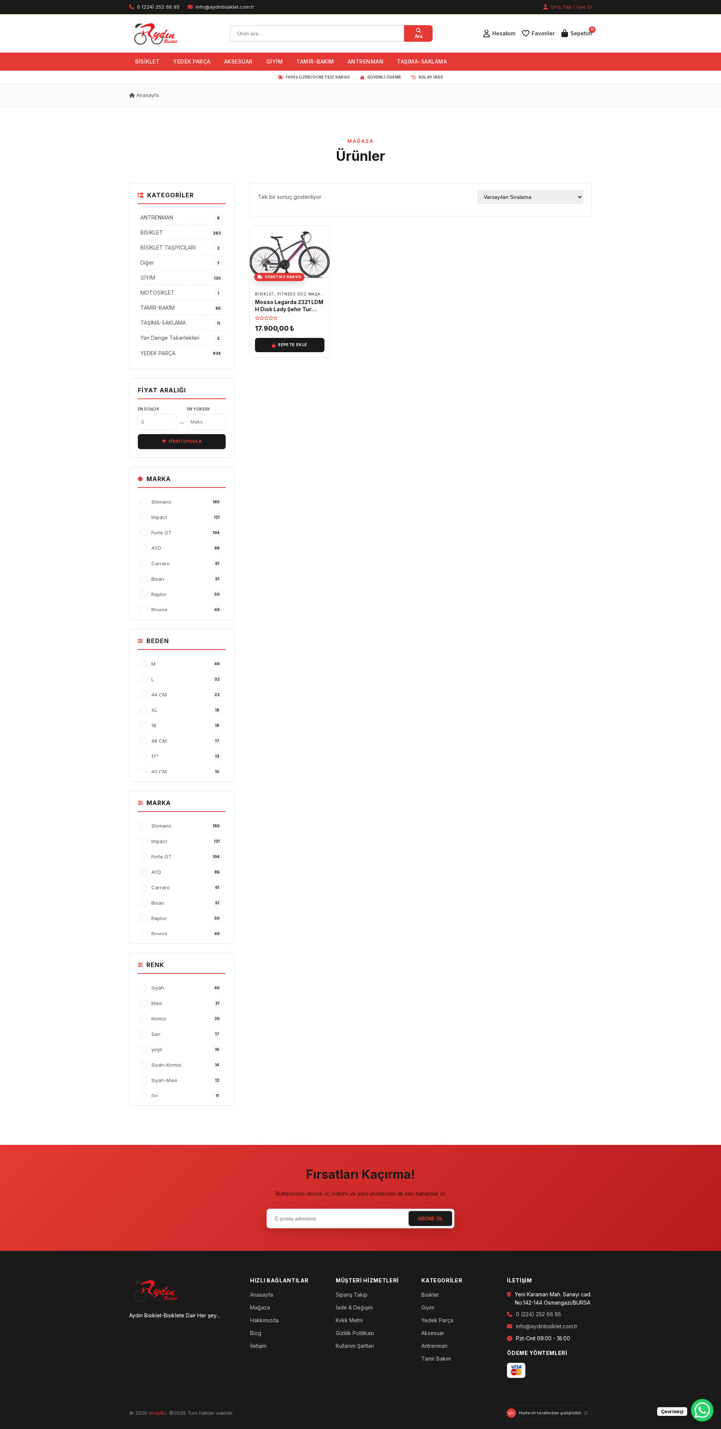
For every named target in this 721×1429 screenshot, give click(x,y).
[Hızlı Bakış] (322, 255)
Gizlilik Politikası (355, 1333)
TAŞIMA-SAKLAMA (422, 61)
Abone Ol (430, 1219)
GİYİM (274, 61)
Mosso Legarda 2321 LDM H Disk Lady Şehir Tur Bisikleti (289, 309)
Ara (418, 36)
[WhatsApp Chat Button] (702, 1410)
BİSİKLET (147, 61)
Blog (255, 1333)
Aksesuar (432, 1333)
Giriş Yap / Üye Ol (570, 7)
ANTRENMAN (366, 61)
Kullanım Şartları (355, 1346)
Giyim (427, 1307)
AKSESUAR (238, 61)
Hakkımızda (264, 1320)
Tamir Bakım (436, 1358)
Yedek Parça (437, 1320)
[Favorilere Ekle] (322, 237)
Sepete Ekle (292, 344)
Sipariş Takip (352, 1294)
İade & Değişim (354, 1307)
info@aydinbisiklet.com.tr (547, 1326)
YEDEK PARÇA (192, 61)
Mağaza (260, 1307)
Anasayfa (147, 95)
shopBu (157, 1413)
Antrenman (434, 1346)
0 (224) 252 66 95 (538, 1314)
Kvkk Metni (349, 1320)
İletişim (258, 1346)
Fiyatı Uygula (185, 441)
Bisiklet (430, 1294)
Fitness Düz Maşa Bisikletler (313, 294)
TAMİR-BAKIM (315, 61)
